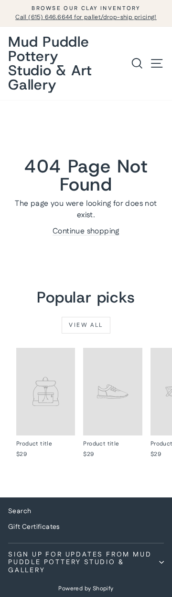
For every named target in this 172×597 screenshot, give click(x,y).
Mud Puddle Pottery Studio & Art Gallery (50, 63)
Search (19, 511)
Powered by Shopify (85, 589)
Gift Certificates (34, 527)
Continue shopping (86, 231)
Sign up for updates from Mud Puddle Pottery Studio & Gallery (79, 562)
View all (86, 325)
